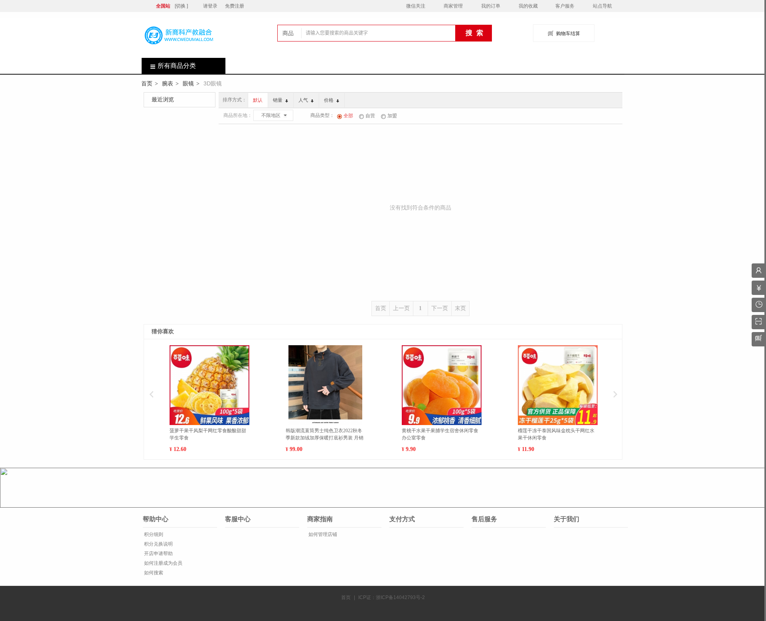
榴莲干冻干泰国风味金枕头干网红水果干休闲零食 (556, 434)
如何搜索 (153, 573)
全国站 (163, 6)
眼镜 (188, 83)
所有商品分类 (177, 65)
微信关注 (415, 6)
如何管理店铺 (322, 534)
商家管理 (453, 6)
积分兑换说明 (158, 544)
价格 (329, 100)
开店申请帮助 (158, 553)
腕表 (167, 83)
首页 (146, 83)
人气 (303, 100)
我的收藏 (528, 6)
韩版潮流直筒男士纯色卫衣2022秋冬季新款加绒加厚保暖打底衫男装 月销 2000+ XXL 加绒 (324, 434)
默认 (258, 100)
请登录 (210, 6)
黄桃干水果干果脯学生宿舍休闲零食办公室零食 (440, 434)
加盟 (392, 116)
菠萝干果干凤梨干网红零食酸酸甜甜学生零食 (208, 434)
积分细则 (153, 534)
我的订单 (490, 6)
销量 (278, 100)
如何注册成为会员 (162, 563)
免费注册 (234, 6)
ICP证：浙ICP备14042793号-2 (391, 597)
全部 (348, 116)
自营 (370, 116)
